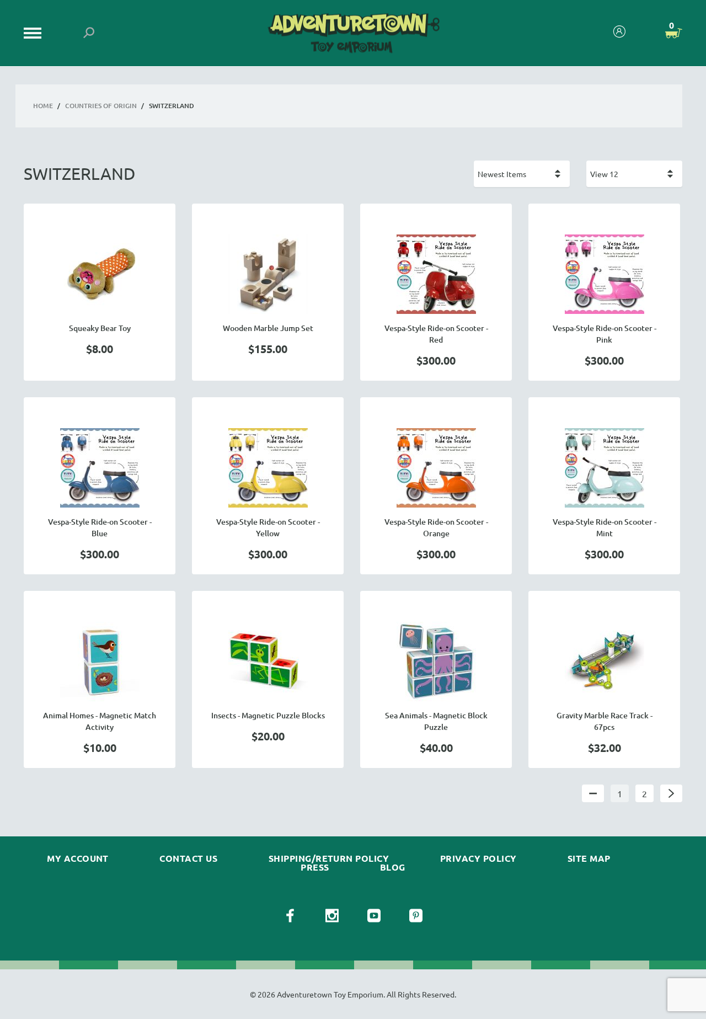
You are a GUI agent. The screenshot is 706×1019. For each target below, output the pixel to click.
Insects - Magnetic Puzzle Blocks (268, 715)
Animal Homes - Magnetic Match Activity (99, 721)
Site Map (589, 858)
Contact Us (188, 858)
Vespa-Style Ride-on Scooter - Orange (436, 527)
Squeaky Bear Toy (100, 328)
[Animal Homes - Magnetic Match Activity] (99, 661)
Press (315, 867)
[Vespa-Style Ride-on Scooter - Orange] (436, 468)
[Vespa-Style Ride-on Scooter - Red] (436, 274)
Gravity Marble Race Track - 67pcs (604, 721)
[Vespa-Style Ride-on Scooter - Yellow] (268, 468)
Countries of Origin (101, 105)
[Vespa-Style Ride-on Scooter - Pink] (604, 274)
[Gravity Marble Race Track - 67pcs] (604, 661)
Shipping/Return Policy (329, 858)
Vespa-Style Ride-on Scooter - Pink (604, 334)
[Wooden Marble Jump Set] (268, 274)
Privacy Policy (478, 858)
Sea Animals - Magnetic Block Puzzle (436, 721)
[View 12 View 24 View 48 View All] (634, 174)
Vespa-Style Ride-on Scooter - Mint (604, 527)
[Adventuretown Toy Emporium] (352, 33)
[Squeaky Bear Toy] (99, 274)
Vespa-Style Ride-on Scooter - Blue (100, 527)
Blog (392, 867)
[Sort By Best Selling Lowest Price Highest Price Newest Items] (522, 174)
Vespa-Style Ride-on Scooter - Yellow (268, 527)
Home (43, 105)
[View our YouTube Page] (374, 915)
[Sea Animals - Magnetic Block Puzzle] (436, 661)
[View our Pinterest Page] (415, 915)
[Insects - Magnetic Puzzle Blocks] (268, 661)
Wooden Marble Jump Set (268, 328)
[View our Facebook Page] (290, 915)
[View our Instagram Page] (332, 915)
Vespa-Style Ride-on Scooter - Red (436, 334)
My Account (78, 858)
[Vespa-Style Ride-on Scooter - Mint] (604, 468)
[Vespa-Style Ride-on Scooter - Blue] (99, 468)
